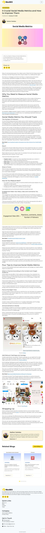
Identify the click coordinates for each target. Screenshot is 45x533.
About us (4, 502)
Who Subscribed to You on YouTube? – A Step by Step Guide (32, 466)
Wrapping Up (7, 60)
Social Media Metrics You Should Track (13, 57)
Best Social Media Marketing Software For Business (19, 374)
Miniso (24, 352)
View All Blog (37, 446)
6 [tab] (26, 481)
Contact (4, 505)
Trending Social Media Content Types (16, 238)
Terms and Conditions (7, 512)
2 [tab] (20, 481)
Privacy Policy (5, 514)
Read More (8, 475)
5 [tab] (24, 481)
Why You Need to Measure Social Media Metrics (15, 56)
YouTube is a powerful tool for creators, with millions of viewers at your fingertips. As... (32, 469)
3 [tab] (22, 481)
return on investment (21, 242)
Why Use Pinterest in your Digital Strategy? (12, 465)
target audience (23, 360)
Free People (24, 406)
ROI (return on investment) (8, 112)
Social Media (6, 7)
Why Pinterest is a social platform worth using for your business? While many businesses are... (12, 468)
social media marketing (37, 244)
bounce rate (33, 84)
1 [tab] (19, 481)
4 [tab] (23, 481)
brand (17, 412)
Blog (3, 504)
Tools (3, 507)
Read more (12, 439)
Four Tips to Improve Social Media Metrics (13, 59)
